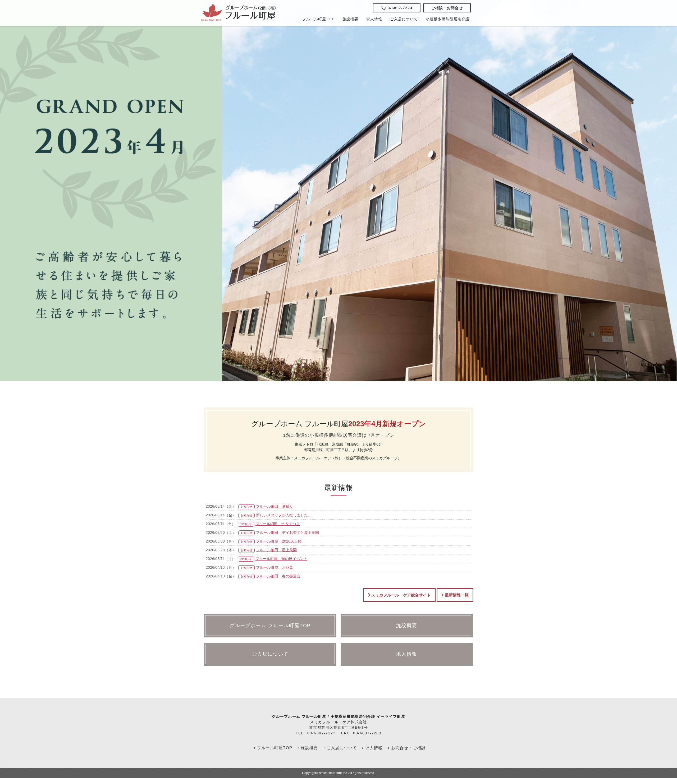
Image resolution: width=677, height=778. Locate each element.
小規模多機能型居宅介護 (447, 19)
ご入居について (404, 19)
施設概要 (350, 19)
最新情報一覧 (456, 595)
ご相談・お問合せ (447, 8)
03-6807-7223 (398, 8)
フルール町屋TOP (318, 19)
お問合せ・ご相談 (408, 747)
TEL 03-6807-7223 (316, 733)
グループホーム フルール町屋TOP (270, 625)
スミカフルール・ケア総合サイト (400, 595)
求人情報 (374, 19)
